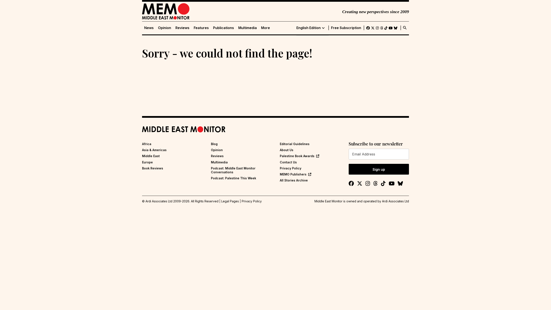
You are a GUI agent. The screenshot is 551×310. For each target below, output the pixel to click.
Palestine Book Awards (297, 156)
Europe (147, 162)
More (265, 28)
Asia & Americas (154, 150)
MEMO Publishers (293, 174)
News (149, 28)
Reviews (182, 28)
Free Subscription (346, 28)
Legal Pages (230, 201)
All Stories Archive (294, 180)
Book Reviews (152, 168)
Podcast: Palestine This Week (233, 178)
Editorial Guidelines (295, 144)
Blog (214, 144)
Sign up (379, 169)
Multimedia (247, 28)
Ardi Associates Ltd (395, 201)
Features (201, 28)
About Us (286, 150)
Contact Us (288, 162)
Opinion (164, 28)
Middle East (151, 156)
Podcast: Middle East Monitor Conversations (233, 170)
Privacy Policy (290, 168)
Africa (146, 144)
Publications (223, 28)
